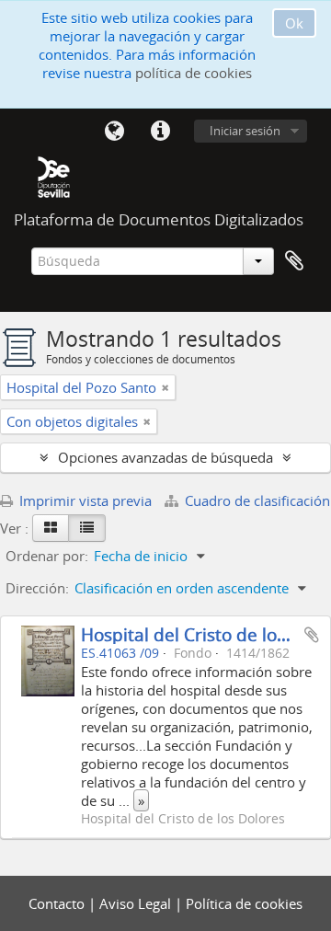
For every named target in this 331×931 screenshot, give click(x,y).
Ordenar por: (47, 555)
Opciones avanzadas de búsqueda (165, 457)
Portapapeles (294, 261)
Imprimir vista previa (84, 500)
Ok (294, 23)
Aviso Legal (137, 903)
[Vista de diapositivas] (50, 528)
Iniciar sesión (245, 130)
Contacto (58, 903)
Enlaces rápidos (160, 132)
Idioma (114, 132)
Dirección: (37, 588)
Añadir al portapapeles (311, 635)
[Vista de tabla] (87, 528)
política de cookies (193, 72)
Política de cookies (244, 903)
